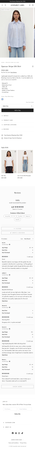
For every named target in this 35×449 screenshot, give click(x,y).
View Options (13, 72)
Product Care (8, 120)
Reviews (6, 129)
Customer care (10, 422)
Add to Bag (17, 110)
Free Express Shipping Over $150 (13, 135)
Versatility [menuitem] (7, 216)
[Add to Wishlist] (32, 66)
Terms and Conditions (14, 443)
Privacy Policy (23, 443)
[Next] (31, 165)
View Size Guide (30, 102)
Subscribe (17, 414)
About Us (8, 427)
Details (6, 115)
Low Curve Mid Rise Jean (24, 175)
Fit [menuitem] (14, 216)
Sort (22, 239)
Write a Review (22, 233)
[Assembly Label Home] (18, 5)
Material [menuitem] (28, 216)
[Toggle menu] (2, 5)
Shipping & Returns (10, 125)
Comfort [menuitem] (20, 216)
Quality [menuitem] (17, 219)
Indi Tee (3, 175)
